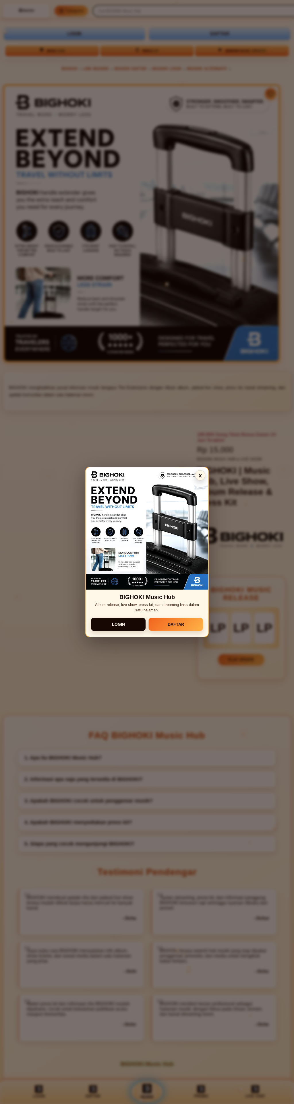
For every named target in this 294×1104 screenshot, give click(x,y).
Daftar (176, 624)
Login (118, 624)
